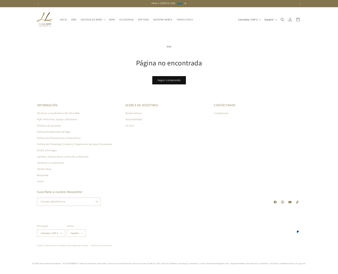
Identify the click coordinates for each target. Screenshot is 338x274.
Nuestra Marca (134, 113)
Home (40, 181)
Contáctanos (221, 113)
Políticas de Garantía (49, 125)
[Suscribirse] (96, 202)
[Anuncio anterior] (38, 3)
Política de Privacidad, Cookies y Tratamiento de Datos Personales (74, 144)
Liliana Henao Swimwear (55, 245)
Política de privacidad (101, 245)
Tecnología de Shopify (78, 245)
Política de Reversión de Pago (53, 131)
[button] (93, 19)
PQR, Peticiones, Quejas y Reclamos (57, 119)
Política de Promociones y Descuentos (59, 138)
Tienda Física (44, 169)
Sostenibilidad (134, 119)
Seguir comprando (169, 80)
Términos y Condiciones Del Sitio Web (58, 113)
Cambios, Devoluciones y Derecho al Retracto (63, 156)
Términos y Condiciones (50, 162)
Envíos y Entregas (47, 150)
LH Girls (130, 125)
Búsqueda (42, 175)
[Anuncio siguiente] (300, 3)
